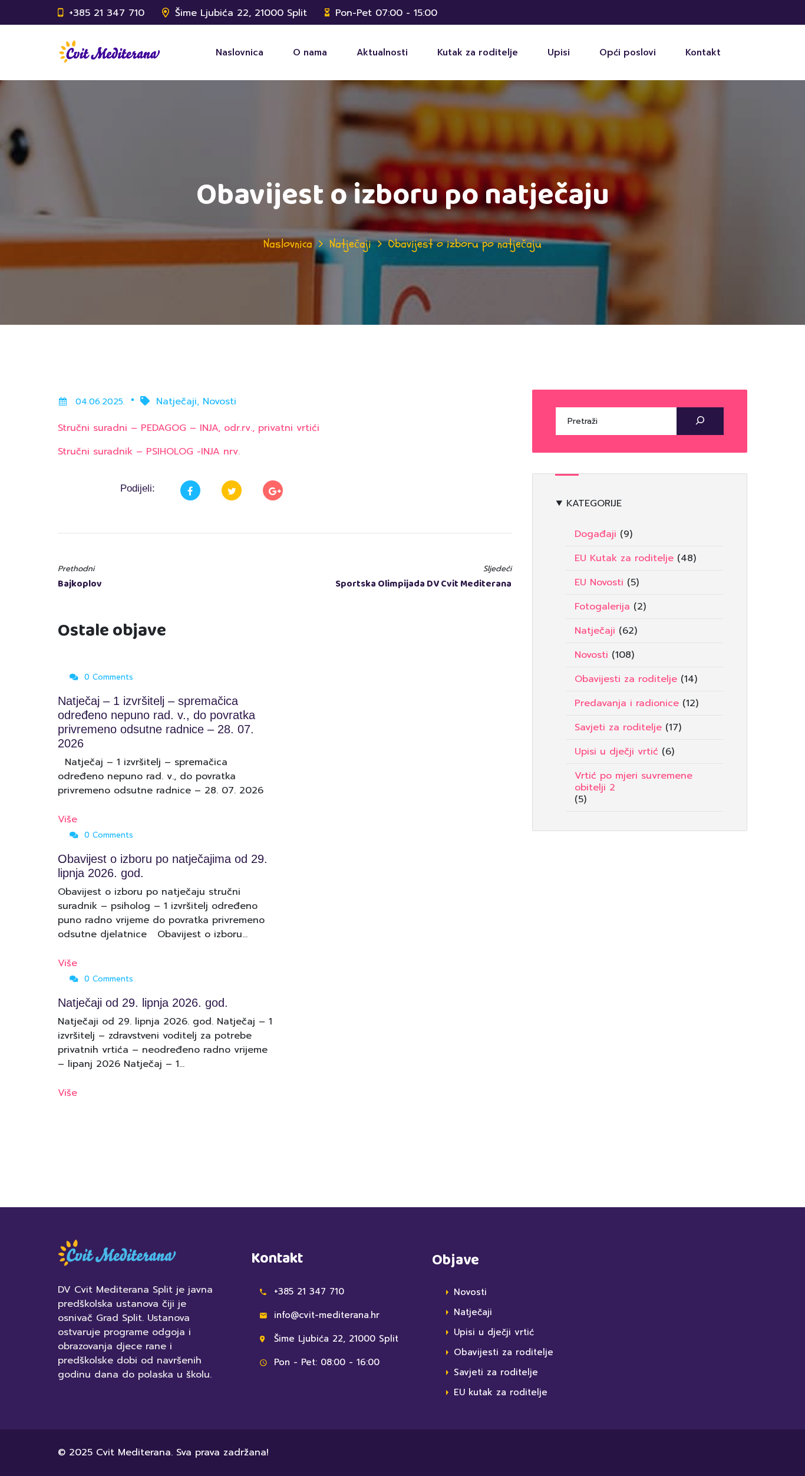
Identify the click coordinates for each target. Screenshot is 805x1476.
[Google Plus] (273, 490)
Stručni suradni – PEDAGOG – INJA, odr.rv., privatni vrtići (188, 428)
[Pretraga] (700, 421)
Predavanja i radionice (627, 703)
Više (69, 819)
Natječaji (350, 244)
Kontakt (703, 52)
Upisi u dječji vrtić (616, 751)
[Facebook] (190, 490)
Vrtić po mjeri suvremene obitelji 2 (633, 781)
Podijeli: (137, 488)
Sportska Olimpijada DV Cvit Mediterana (423, 583)
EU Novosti (599, 582)
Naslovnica (239, 52)
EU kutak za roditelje (500, 1392)
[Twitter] (232, 490)
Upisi (558, 52)
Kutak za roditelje (477, 52)
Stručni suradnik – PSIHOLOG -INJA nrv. (149, 451)
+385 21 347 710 (106, 13)
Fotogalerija (602, 606)
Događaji (595, 534)
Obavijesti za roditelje (626, 679)
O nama (310, 52)
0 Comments (107, 677)
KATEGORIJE (594, 503)
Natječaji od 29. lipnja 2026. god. (143, 1002)
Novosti (219, 401)
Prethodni (76, 568)
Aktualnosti (382, 52)
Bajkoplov (80, 583)
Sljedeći (497, 568)
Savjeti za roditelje (618, 727)
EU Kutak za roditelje (624, 558)
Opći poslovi (627, 52)
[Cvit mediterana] (109, 52)
